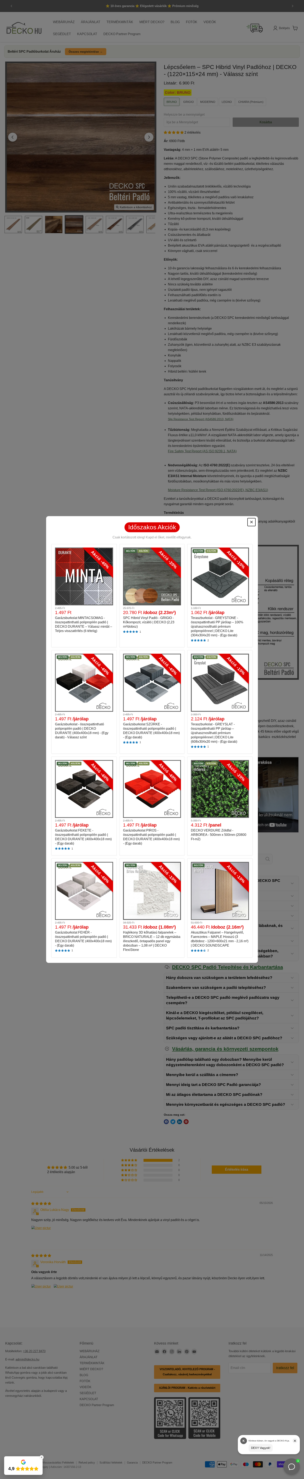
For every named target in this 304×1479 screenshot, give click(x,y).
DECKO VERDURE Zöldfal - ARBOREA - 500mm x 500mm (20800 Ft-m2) (218, 835)
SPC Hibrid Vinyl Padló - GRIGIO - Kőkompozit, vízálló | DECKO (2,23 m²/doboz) (148, 622)
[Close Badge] (41, 1457)
